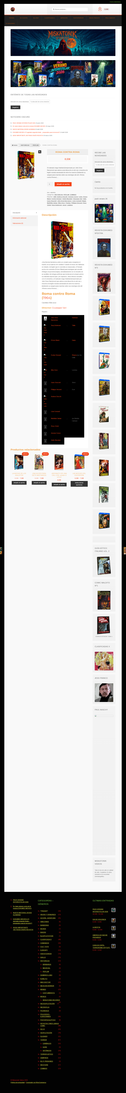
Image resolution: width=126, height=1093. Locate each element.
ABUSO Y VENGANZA (48, 914)
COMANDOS (44, 943)
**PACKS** (44, 911)
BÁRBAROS (47, 964)
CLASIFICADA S (45, 939)
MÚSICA (43, 996)
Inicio (15, 145)
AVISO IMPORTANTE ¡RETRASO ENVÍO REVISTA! (28, 135)
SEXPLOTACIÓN (46, 1033)
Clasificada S (49, 18)
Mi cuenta (23, 18)
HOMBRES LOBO (46, 975)
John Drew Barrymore (64, 201)
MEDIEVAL (46, 968)
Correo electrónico (115, 2)
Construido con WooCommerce (36, 1082)
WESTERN (44, 1065)
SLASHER (43, 1036)
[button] (39, 151)
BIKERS (43, 932)
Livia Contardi (76, 201)
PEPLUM (35, 145)
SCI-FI (42, 1029)
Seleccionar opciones (79, 484)
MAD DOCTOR (45, 982)
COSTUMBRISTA (49, 993)
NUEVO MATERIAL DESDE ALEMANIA (24, 129)
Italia (84, 199)
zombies (70, 205)
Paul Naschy (110, 18)
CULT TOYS (44, 946)
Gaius (74, 340)
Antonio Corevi (73, 197)
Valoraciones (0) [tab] (18, 223)
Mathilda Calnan (52, 203)
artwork (64, 18)
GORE (45, 1047)
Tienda (11, 18)
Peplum (68, 203)
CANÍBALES (47, 1043)
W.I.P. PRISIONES (46, 1061)
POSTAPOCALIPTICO (47, 1020)
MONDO (43, 989)
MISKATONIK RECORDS (51, 1000)
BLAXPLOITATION (46, 936)
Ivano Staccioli (52, 201)
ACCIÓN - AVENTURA (48, 918)
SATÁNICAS (47, 1050)
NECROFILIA (44, 1007)
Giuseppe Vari (77, 199)
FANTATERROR (46, 954)
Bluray (36, 18)
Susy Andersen (57, 205)
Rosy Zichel (55, 426)
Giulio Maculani (67, 199)
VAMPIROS (44, 1058)
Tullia (73, 325)
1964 (54, 197)
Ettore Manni (55, 340)
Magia (84, 201)
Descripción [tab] (16, 213)
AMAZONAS (44, 921)
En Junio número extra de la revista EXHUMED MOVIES (29, 126)
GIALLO (43, 957)
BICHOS (43, 929)
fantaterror (78, 18)
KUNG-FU (43, 979)
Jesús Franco (94, 18)
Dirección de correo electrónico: (20, 101)
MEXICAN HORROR (47, 986)
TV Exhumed (10, 23)
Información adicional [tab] (19, 218)
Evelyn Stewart (57, 199)
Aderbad (75, 317)
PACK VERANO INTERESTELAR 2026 (24, 123)
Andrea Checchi (62, 197)
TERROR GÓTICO (46, 1054)
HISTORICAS (25, 145)
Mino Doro (61, 203)
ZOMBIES (73, 194)
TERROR (43, 1040)
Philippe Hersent (76, 203)
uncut (64, 205)
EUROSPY (44, 950)
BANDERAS (44, 925)
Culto (80, 197)
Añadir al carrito (63, 184)
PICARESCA (44, 1011)
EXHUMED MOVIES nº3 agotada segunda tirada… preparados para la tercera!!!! (36, 132)
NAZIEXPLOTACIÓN (47, 1003)
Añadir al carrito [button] (19, 483)
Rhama (74, 355)
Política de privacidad (18, 1082)
